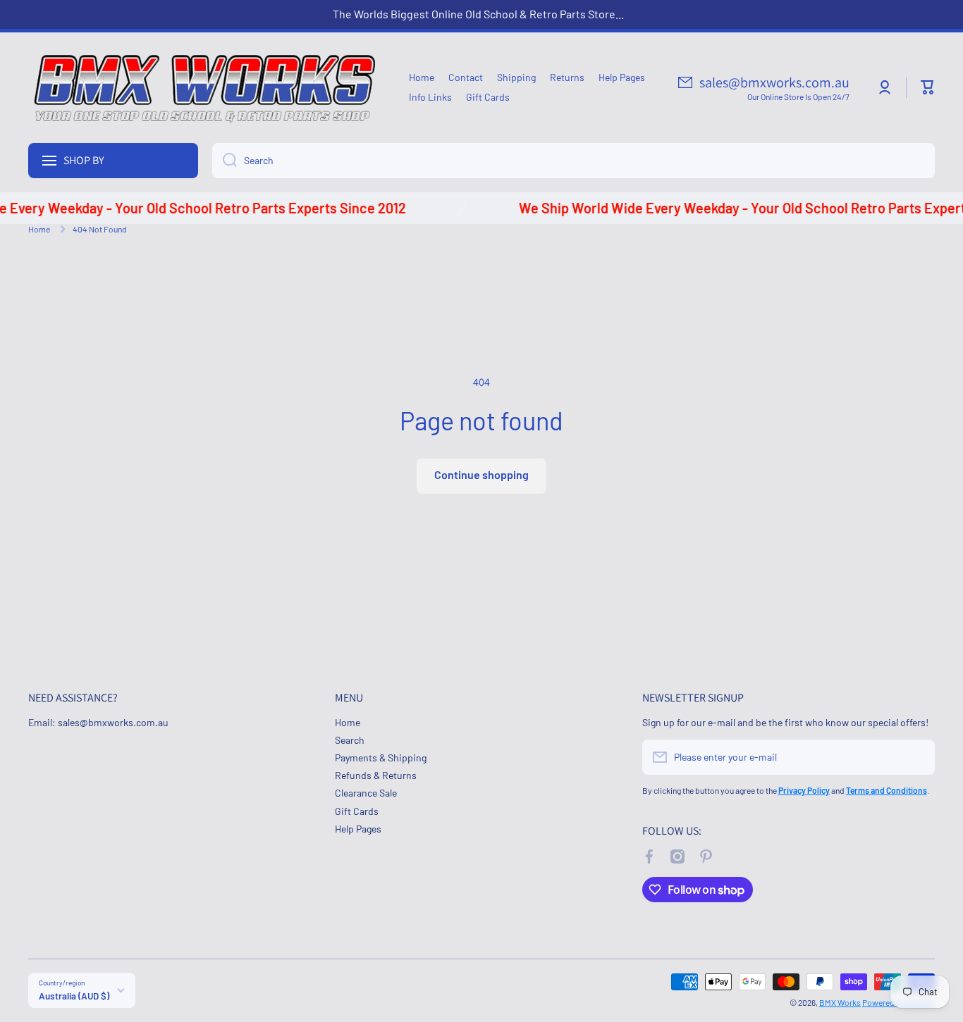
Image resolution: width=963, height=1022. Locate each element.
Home (39, 229)
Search (349, 740)
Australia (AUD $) (74, 996)
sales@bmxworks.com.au (774, 82)
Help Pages (358, 829)
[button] (928, 87)
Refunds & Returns (376, 775)
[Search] (224, 160)
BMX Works (840, 1002)
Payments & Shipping (381, 758)
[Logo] (204, 87)
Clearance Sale (366, 793)
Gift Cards (357, 811)
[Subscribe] (917, 757)
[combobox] (573, 160)
